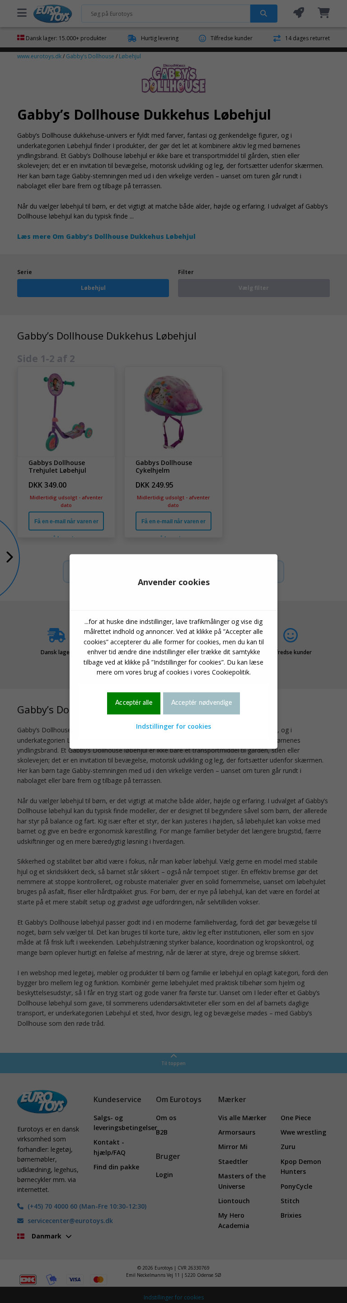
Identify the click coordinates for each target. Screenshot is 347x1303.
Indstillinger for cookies (173, 726)
